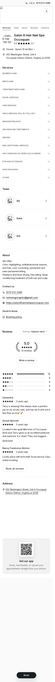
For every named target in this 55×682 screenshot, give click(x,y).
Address (45, 28)
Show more (7, 440)
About (24, 28)
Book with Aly (26, 200)
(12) (32, 43)
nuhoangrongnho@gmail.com (22, 297)
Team (16, 28)
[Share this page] (46, 11)
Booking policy (14, 317)
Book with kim (26, 236)
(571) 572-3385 (43, 3)
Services (6, 28)
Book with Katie (26, 218)
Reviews (34, 28)
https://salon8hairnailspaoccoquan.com (27, 302)
